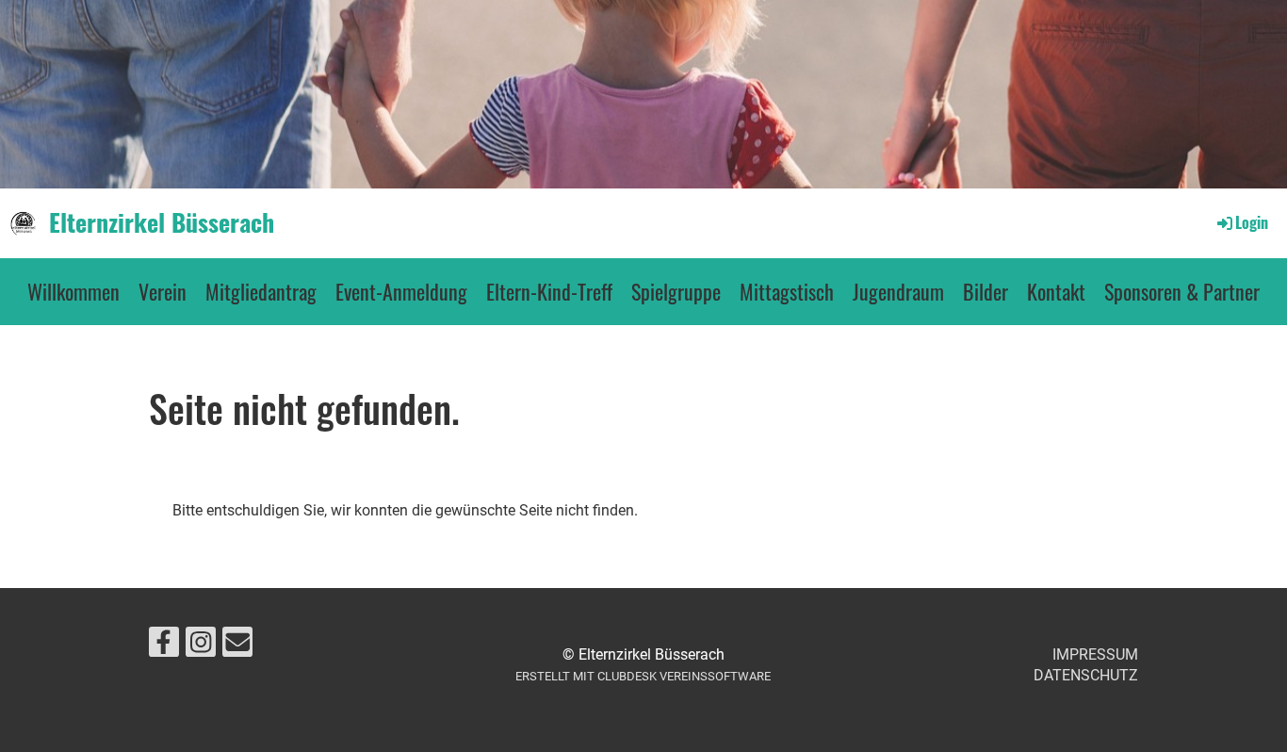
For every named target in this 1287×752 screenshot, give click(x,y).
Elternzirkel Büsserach (161, 222)
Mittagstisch (787, 291)
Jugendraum (898, 291)
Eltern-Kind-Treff (549, 291)
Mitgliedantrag (261, 291)
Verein (162, 291)
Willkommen (73, 291)
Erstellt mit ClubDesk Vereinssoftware (643, 676)
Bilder (985, 291)
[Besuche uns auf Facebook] (164, 646)
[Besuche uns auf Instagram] (201, 646)
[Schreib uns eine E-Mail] (237, 646)
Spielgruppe (676, 291)
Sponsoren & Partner (1182, 291)
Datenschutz (1086, 675)
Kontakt (1056, 291)
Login (1251, 222)
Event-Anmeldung (401, 291)
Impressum (1095, 654)
